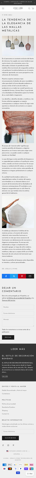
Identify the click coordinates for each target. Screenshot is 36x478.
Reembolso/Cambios (8, 407)
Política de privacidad (9, 404)
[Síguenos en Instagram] (8, 445)
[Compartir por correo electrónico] (30, 276)
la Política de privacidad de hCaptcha (19, 298)
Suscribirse (10, 438)
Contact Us (5, 414)
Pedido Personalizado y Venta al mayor (14, 390)
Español (17, 454)
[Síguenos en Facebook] (3, 445)
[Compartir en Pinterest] (22, 276)
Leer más (5, 376)
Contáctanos (6, 394)
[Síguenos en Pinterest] (13, 445)
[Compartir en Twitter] (14, 276)
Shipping (5, 410)
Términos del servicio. (8, 300)
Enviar (8, 337)
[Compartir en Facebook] (6, 276)
